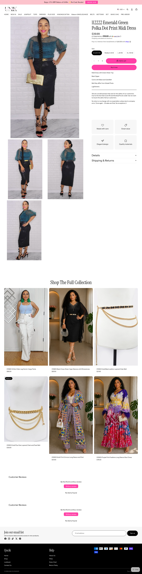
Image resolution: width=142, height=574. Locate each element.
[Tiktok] (12, 538)
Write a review (71, 486)
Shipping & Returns (103, 160)
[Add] (134, 362)
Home (6, 555)
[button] (114, 36)
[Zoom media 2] (24, 169)
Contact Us (7, 565)
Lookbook (7, 562)
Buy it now (114, 67)
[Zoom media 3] (65, 169)
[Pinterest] (20, 538)
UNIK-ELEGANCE (14, 571)
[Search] (127, 9)
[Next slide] (45, 327)
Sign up (132, 533)
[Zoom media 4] (24, 230)
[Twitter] (16, 538)
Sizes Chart (53, 562)
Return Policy (53, 565)
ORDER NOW (91, 2)
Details (96, 155)
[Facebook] (5, 538)
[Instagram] (9, 538)
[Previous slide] (7, 327)
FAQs (51, 559)
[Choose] (45, 362)
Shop (6, 559)
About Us (52, 555)
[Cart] (136, 9)
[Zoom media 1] (44, 77)
